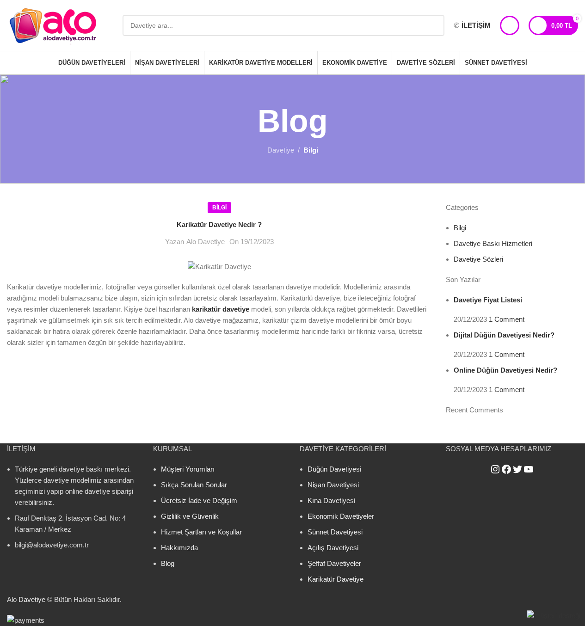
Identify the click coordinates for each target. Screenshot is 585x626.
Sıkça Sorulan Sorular (194, 485)
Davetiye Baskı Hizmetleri (493, 243)
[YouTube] (528, 469)
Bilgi (310, 150)
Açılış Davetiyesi (333, 548)
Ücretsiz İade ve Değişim (199, 500)
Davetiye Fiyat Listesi (488, 300)
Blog (167, 563)
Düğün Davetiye (332, 469)
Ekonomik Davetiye (337, 516)
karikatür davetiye (220, 309)
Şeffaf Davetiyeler (334, 563)
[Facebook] (506, 469)
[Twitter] (517, 469)
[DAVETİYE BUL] (433, 25)
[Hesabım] (509, 25)
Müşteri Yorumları (188, 469)
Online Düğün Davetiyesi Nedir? (505, 370)
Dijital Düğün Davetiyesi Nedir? (504, 335)
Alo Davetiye (205, 241)
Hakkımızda (179, 548)
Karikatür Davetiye (335, 579)
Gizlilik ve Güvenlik (190, 516)
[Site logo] (53, 25)
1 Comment (506, 319)
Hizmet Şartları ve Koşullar (201, 532)
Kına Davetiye (329, 500)
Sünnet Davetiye (332, 532)
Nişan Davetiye (331, 485)
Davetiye (280, 150)
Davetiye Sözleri (478, 259)
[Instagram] (495, 469)
